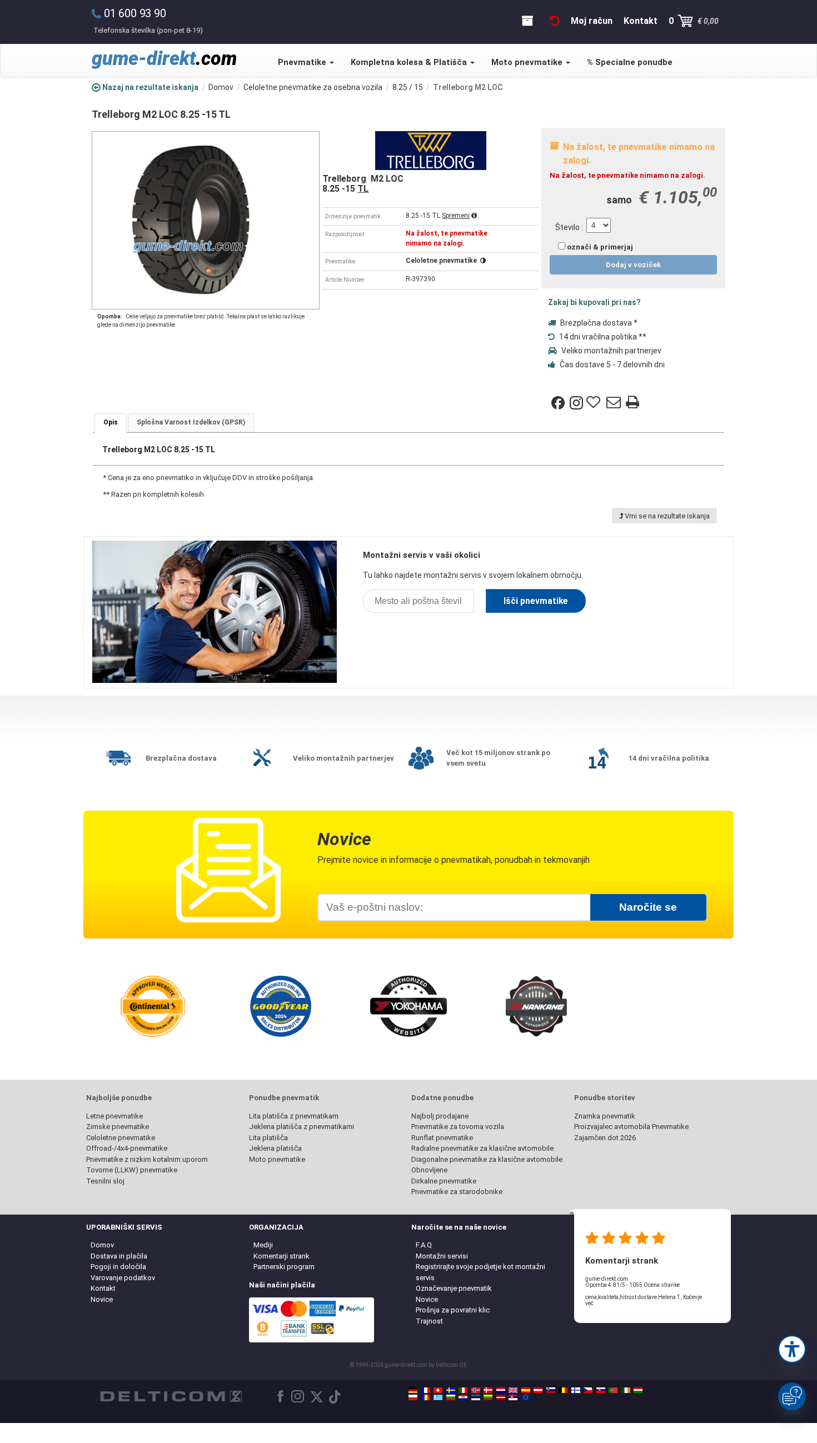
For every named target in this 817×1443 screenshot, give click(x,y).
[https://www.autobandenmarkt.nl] (500, 1390)
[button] (792, 1349)
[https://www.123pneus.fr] (425, 1390)
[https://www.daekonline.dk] (488, 1390)
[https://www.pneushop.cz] (588, 1390)
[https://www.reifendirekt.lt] (488, 1397)
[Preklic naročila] (555, 21)
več (589, 1303)
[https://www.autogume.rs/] (513, 1397)
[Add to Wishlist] (594, 403)
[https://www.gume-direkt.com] (550, 1390)
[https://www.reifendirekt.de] (413, 1390)
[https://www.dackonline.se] (450, 1390)
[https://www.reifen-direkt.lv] (500, 1397)
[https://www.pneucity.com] (613, 1390)
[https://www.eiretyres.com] (625, 1390)
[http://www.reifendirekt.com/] (525, 1397)
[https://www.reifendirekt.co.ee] (475, 1397)
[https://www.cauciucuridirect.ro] (425, 1397)
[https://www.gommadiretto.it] (463, 1390)
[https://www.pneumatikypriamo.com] (600, 1390)
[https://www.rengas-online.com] (575, 1390)
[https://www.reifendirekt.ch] (438, 1390)
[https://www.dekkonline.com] (475, 1390)
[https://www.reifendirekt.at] (538, 1390)
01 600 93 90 (135, 13)
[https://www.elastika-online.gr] (438, 1397)
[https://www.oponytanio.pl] (413, 1397)
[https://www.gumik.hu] (638, 1390)
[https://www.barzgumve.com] (450, 1397)
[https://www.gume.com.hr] (463, 1397)
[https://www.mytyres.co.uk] (513, 1390)
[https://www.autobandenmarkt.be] (563, 1390)
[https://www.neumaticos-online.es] (525, 1390)
